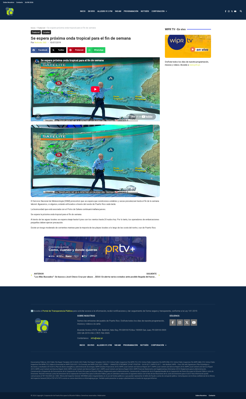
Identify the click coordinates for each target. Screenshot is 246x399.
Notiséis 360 (40, 42)
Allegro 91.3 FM (104, 11)
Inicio (82, 11)
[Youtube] (194, 322)
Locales (46, 32)
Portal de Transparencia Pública (58, 311)
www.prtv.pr (194, 65)
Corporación (158, 11)
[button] (241, 11)
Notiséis (145, 11)
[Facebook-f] (173, 322)
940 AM (118, 11)
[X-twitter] (187, 322)
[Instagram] (180, 322)
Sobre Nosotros (8, 2)
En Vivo (91, 11)
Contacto (19, 2)
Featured (41, 28)
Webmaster (101, 395)
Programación (131, 11)
